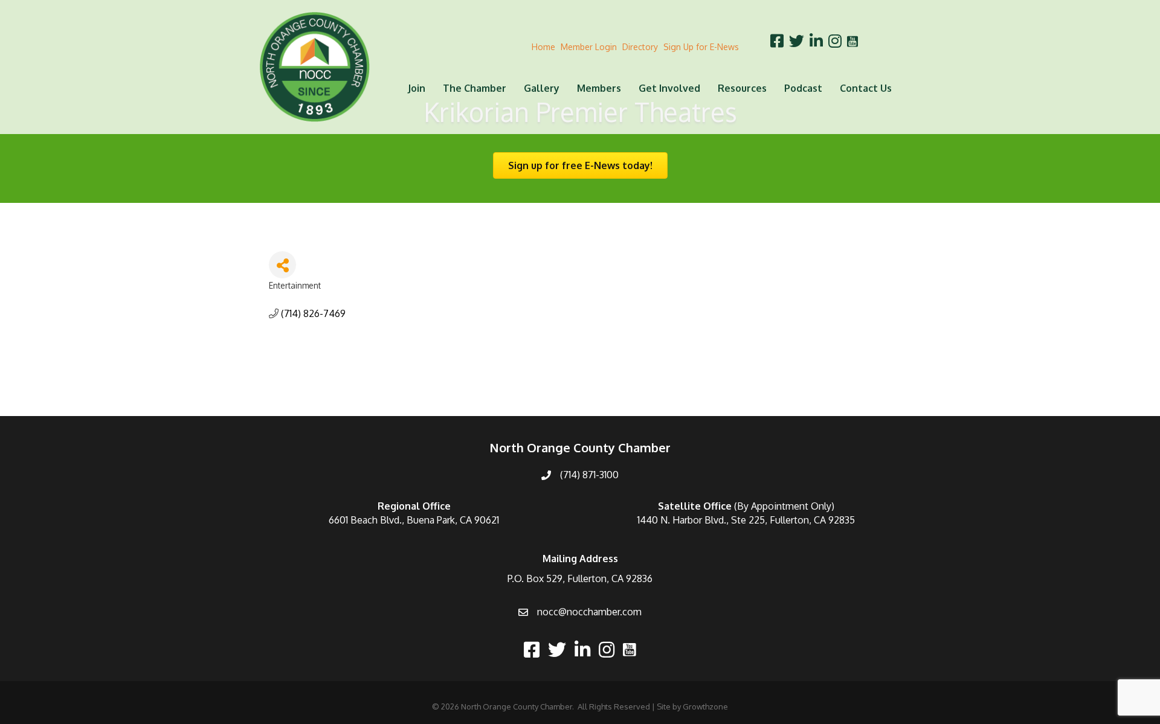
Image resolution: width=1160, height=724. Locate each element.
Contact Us (866, 88)
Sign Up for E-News (701, 47)
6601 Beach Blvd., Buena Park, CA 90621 (414, 520)
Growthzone (705, 706)
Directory (640, 47)
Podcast (803, 88)
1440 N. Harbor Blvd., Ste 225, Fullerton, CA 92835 (746, 520)
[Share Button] (282, 264)
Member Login (589, 47)
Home (543, 47)
